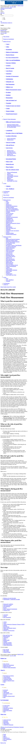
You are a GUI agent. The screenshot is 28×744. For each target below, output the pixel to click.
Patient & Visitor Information (9, 119)
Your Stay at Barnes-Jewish (12, 265)
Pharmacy (9, 178)
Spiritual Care (10, 154)
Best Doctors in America (8, 675)
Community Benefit (7, 679)
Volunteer (8, 281)
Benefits (5, 695)
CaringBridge (9, 244)
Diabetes (5, 625)
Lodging (9, 173)
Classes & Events (7, 719)
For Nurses (5, 706)
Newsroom (5, 721)
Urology (8, 231)
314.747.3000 (13, 6)
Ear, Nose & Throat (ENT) (12, 208)
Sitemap (5, 740)
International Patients (10, 260)
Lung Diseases (9, 214)
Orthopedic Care (9, 219)
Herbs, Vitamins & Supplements (10, 609)
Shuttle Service (10, 139)
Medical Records (9, 262)
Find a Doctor (6, 36)
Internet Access (10, 150)
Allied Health (6, 692)
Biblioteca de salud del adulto (9, 598)
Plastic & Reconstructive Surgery (13, 223)
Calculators (5, 614)
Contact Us (9, 22)
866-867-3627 (20, 654)
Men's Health (6, 649)
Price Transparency (7, 739)
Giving (4, 183)
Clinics (7, 203)
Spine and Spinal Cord (11, 228)
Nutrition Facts (6, 610)
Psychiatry (8, 224)
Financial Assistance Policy (13, 124)
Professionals (6, 709)
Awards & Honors (7, 678)
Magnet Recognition (7, 710)
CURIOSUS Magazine (8, 724)
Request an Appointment (8, 39)
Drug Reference (6, 606)
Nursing (5, 691)
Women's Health (6, 652)
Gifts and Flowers (10, 251)
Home (2, 286)
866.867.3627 (20, 5)
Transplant (8, 229)
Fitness (4, 638)
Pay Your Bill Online (11, 127)
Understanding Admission (12, 176)
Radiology (8, 225)
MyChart (2, 13)
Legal (4, 735)
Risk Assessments (7, 617)
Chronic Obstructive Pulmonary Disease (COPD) (13, 624)
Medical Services (7, 41)
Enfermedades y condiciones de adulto (11, 599)
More (4, 681)
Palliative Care (9, 222)
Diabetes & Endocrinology (11, 206)
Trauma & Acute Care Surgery (12, 230)
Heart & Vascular (9, 213)
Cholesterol (5, 637)
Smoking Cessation (7, 642)
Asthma (5, 622)
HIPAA (5, 736)
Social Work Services (11, 153)
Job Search (5, 690)
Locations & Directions (11, 246)
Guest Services (9, 252)
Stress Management (7, 643)
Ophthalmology (9, 218)
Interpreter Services (11, 151)
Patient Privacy (6, 738)
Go (1, 21)
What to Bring (10, 174)
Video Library (6, 723)
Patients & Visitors (7, 236)
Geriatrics (8, 212)
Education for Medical (8, 708)
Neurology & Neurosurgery (12, 217)
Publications (5, 722)
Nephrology (8, 215)
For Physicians (6, 705)
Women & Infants (10, 233)
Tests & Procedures (7, 605)
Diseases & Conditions (8, 604)
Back (7, 201)
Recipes (5, 607)
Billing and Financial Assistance (13, 239)
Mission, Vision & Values (8, 680)
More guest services (11, 155)
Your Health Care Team (12, 181)
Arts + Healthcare (10, 279)
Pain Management (10, 220)
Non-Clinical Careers (7, 693)
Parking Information (11, 138)
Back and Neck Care (7, 635)
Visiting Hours (10, 179)
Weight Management (7, 645)
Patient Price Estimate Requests (13, 125)
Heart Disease (6, 626)
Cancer (7, 202)
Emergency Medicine (10, 211)
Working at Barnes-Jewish (9, 696)
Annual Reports (6, 677)
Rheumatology (9, 227)
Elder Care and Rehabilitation (12, 209)
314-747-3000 (13, 655)
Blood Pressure (6, 636)
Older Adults (6, 650)
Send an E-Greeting (10, 250)
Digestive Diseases (10, 207)
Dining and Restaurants (12, 172)
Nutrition (5, 641)
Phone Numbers (9, 263)
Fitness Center (9, 261)
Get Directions (4, 22)
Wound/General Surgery (11, 234)
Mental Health (6, 640)
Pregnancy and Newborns (8, 630)
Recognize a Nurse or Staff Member (13, 245)
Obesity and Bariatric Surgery (9, 628)
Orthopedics (5, 629)
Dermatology (9, 204)
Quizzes (5, 616)
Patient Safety (10, 177)
